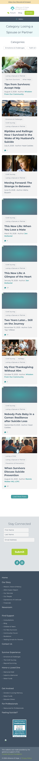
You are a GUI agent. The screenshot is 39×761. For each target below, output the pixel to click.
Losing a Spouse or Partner (15, 76)
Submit (19, 551)
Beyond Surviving (10, 663)
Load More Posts (19, 497)
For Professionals (10, 704)
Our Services (8, 593)
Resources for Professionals (14, 708)
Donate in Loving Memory (13, 693)
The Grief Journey (10, 660)
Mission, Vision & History (12, 587)
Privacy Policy (26, 758)
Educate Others (9, 699)
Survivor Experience (11, 652)
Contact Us (7, 644)
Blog (20, 13)
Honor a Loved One (11, 667)
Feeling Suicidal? (10, 712)
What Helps (27, 79)
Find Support (8, 616)
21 (7, 334)
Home (5, 577)
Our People (8, 596)
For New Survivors (10, 630)
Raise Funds (8, 678)
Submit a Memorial (11, 675)
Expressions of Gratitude (12, 600)
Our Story (6, 582)
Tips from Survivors (13, 79)
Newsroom (7, 607)
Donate (29, 13)
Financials (7, 603)
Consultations (9, 620)
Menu (20, 19)
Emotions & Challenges (15, 48)
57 (8, 486)
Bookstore (7, 636)
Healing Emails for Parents (13, 640)
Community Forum (11, 633)
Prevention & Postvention (15, 463)
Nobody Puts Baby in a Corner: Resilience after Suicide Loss (19, 418)
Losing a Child (11, 456)
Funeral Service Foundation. (12, 754)
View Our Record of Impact (19, 2)
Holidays (21, 359)
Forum (13, 13)
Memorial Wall (9, 672)
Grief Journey (10, 123)
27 (8, 288)
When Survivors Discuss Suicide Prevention (14, 472)
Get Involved (8, 688)
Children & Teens (9, 627)
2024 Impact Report (11, 590)
